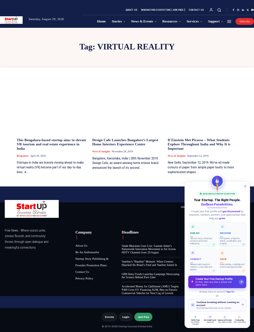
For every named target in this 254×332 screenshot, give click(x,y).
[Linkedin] (243, 10)
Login (125, 316)
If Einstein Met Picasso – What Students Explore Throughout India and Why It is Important (199, 144)
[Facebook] (233, 10)
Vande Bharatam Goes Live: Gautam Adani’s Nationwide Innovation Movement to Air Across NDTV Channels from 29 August (149, 249)
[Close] (245, 186)
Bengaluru (23, 155)
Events (109, 316)
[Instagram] (238, 10)
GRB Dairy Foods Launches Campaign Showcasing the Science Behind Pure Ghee (150, 276)
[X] (247, 10)
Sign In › (230, 291)
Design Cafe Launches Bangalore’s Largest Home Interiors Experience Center (125, 142)
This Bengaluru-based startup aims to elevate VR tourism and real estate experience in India (51, 144)
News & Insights (101, 151)
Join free (143, 316)
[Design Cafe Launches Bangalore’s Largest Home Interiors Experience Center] (127, 108)
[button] (219, 10)
